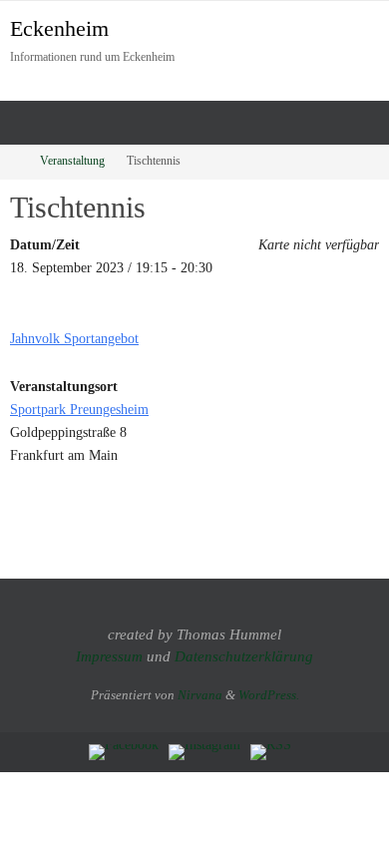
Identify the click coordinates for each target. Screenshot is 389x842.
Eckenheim (59, 28)
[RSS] (270, 752)
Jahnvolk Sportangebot (74, 338)
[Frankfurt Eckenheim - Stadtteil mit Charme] (124, 752)
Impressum (109, 656)
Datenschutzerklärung (244, 656)
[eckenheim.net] (204, 752)
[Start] (13, 161)
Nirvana (200, 694)
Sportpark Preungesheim (79, 409)
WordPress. (268, 694)
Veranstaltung (72, 161)
